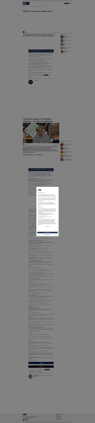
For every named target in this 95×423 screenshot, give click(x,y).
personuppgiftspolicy (40, 217)
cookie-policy (48, 216)
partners (39, 200)
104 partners (48, 226)
